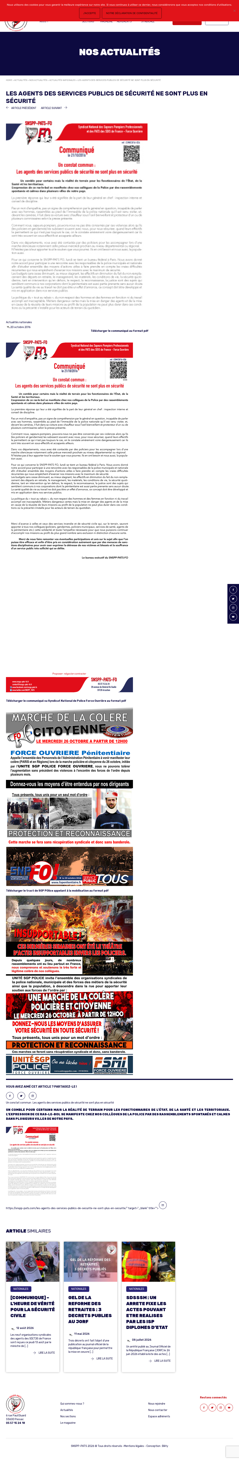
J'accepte (89, 13)
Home (9, 80)
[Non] (234, 11)
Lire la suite (46, 1352)
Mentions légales (134, 1446)
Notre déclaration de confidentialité (132, 13)
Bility (165, 1446)
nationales (20, 1289)
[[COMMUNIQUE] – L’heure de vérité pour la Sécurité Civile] (32, 1261)
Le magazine (68, 1422)
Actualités (20, 80)
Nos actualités (38, 80)
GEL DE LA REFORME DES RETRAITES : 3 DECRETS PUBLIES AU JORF (90, 1309)
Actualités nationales (62, 80)
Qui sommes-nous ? (72, 1403)
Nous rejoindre (156, 1403)
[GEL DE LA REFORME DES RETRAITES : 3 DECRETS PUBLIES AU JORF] (90, 1261)
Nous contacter (157, 1410)
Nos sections (68, 1416)
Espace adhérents (159, 1416)
